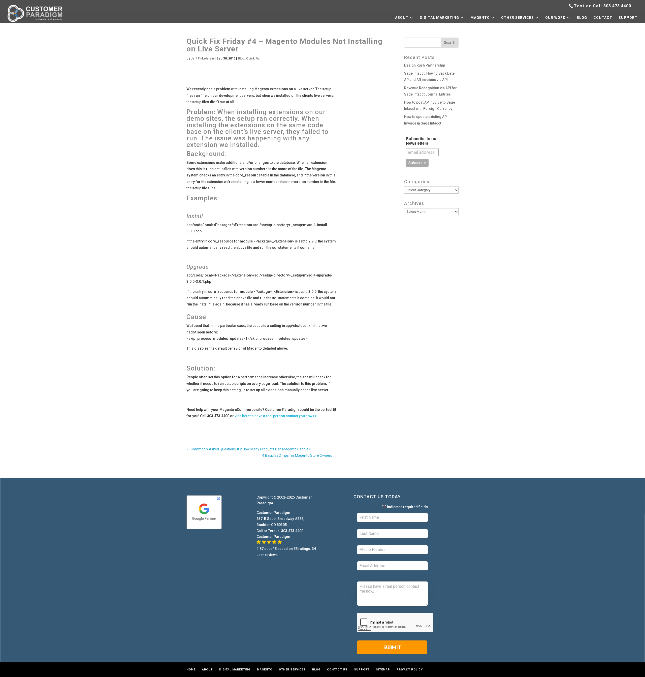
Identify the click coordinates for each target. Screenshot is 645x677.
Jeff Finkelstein (202, 58)
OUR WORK (555, 18)
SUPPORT (628, 18)
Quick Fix (253, 58)
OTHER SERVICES (517, 18)
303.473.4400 (617, 6)
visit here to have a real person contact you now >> (276, 416)
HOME (191, 669)
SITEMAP (383, 669)
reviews (271, 555)
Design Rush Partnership (424, 65)
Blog (241, 58)
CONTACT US (337, 669)
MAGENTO (480, 18)
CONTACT (602, 18)
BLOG (582, 18)
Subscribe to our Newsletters (422, 141)
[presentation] (395, 622)
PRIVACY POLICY (410, 669)
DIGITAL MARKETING (439, 18)
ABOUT (401, 18)
